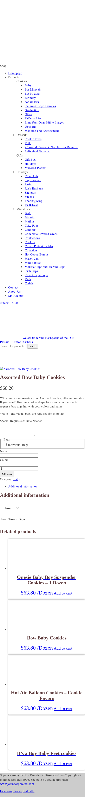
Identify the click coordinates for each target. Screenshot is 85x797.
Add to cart (7, 474)
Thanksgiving (33, 201)
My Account (16, 295)
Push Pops (31, 271)
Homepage (15, 73)
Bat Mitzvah (32, 93)
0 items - (9, 303)
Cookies (30, 242)
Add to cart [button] (63, 593)
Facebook (6, 791)
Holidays (30, 163)
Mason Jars (32, 258)
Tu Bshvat (31, 205)
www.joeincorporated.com (17, 784)
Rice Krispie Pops (36, 275)
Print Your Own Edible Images (44, 122)
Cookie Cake (33, 139)
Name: (4, 451)
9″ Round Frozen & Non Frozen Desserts (51, 147)
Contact (13, 287)
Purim (28, 184)
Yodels (29, 283)
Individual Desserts (37, 151)
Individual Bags (18, 445)
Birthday (30, 97)
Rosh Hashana (34, 188)
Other (28, 114)
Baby (28, 85)
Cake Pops (31, 225)
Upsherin (31, 126)
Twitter (17, 791)
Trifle (28, 143)
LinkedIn (28, 791)
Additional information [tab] (23, 486)
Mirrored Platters (35, 168)
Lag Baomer (33, 180)
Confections (32, 238)
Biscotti (29, 217)
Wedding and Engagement (42, 130)
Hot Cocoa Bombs (36, 254)
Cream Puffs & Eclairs (39, 246)
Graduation (32, 110)
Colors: (4, 460)
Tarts (28, 279)
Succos (29, 196)
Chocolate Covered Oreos (41, 234)
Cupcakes (31, 250)
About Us (14, 291)
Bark (28, 213)
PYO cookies (33, 118)
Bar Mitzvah (33, 89)
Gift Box (30, 159)
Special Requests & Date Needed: (21, 421)
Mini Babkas (33, 262)
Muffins (29, 221)
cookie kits (32, 102)
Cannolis (30, 229)
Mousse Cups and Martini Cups (45, 267)
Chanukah (31, 176)
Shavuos (30, 192)
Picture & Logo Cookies (40, 106)
